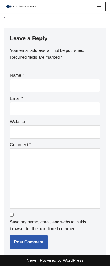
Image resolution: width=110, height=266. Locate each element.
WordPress (73, 260)
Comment (20, 144)
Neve (31, 260)
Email (16, 98)
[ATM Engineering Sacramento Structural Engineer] (21, 6)
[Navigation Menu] (99, 6)
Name (17, 75)
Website (17, 121)
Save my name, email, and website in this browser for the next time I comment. (48, 225)
